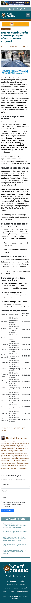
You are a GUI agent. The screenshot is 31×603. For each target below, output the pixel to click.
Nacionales (5, 29)
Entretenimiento (22, 591)
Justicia (15, 588)
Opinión (21, 581)
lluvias (6, 429)
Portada (22, 427)
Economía (24, 588)
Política (5, 591)
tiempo (10, 429)
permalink (3, 430)
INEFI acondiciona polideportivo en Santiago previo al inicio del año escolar (14, 551)
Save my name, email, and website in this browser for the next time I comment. (15, 504)
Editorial (22, 585)
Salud (12, 591)
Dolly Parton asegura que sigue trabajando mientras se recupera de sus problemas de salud (14, 538)
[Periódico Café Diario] (8, 15)
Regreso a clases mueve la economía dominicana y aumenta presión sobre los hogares (14, 525)
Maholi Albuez (26, 47)
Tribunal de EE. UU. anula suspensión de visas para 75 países (15, 532)
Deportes (7, 588)
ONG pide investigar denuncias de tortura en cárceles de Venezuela (14, 545)
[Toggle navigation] (28, 15)
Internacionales (11, 585)
